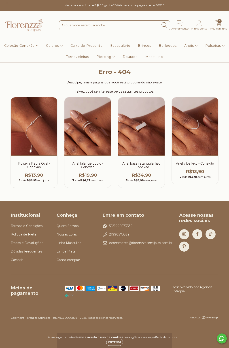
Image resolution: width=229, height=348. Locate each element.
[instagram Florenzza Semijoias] (6, 3)
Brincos (144, 46)
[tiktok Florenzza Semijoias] (20, 3)
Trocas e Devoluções (27, 243)
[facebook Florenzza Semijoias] (13, 3)
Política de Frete (23, 234)
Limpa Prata (66, 251)
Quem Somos (67, 226)
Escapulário (120, 46)
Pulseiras (213, 46)
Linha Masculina (69, 243)
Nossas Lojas (67, 234)
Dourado (130, 57)
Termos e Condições (26, 226)
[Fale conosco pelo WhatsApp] (222, 338)
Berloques (168, 46)
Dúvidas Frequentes (26, 251)
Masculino (154, 57)
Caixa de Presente (86, 46)
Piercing (104, 57)
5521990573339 (121, 226)
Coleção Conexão (20, 46)
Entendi (114, 342)
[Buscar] (164, 25)
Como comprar (68, 260)
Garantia (17, 260)
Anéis (189, 46)
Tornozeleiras (77, 57)
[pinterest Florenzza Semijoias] (27, 3)
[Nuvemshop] (204, 318)
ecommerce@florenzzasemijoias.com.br (140, 243)
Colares (53, 46)
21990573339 (119, 234)
